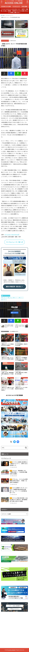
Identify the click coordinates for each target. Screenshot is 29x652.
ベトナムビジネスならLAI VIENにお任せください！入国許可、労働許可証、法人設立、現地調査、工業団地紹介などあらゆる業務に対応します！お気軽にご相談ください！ (14, 11)
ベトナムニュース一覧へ (13, 242)
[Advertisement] (14, 629)
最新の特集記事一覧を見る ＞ (14, 286)
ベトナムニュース (16, 6)
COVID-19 (5, 297)
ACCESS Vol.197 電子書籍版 (14, 395)
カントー (16, 297)
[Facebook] (14, 313)
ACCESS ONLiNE (11, 650)
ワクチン (4, 299)
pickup (10, 297)
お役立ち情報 (24, 6)
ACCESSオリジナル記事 (6, 6)
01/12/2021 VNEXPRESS (11, 234)
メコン (21, 297)
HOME (3, 15)
